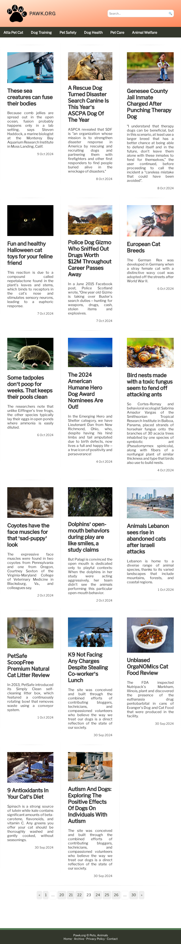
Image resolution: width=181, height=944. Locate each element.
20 (61, 895)
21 (71, 895)
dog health (93, 32)
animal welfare (144, 32)
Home (68, 938)
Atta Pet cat (13, 32)
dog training (41, 32)
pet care (117, 32)
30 (133, 895)
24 (98, 895)
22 (79, 895)
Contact (112, 938)
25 (107, 895)
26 (116, 895)
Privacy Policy (95, 938)
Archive (79, 938)
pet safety (68, 32)
